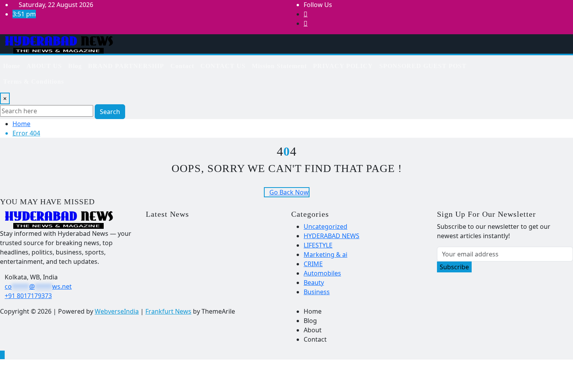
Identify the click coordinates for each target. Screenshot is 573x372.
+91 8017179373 (28, 295)
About (313, 330)
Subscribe (454, 267)
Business (317, 292)
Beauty (314, 282)
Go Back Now (289, 192)
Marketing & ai (325, 254)
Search (110, 111)
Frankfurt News (168, 311)
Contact (182, 66)
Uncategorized (325, 226)
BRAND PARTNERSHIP (126, 66)
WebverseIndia (117, 311)
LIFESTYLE (318, 245)
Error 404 (26, 133)
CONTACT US (223, 66)
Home (11, 66)
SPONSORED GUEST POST (423, 66)
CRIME (313, 264)
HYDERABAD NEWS (331, 236)
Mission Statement (279, 66)
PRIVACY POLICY (343, 66)
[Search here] (515, 63)
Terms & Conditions (33, 81)
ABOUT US (44, 66)
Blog (75, 66)
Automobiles (322, 273)
